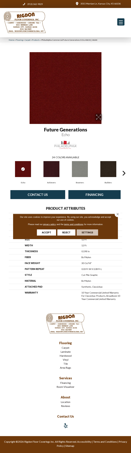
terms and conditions (73, 224)
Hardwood (66, 355)
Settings (87, 232)
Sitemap (69, 445)
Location (65, 401)
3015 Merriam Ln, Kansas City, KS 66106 (101, 3)
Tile (65, 363)
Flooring (19, 40)
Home (11, 40)
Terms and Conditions (105, 441)
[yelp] (66, 425)
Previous (7, 168)
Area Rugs (65, 367)
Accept (46, 232)
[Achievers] (51, 169)
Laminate (66, 351)
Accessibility (84, 441)
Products (36, 40)
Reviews (65, 405)
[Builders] (108, 169)
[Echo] (23, 169)
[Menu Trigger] (120, 22)
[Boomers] (80, 169)
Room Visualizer (65, 386)
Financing (94, 195)
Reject (66, 232)
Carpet (27, 40)
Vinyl (65, 359)
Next (123, 168)
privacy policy (49, 224)
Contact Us (38, 195)
